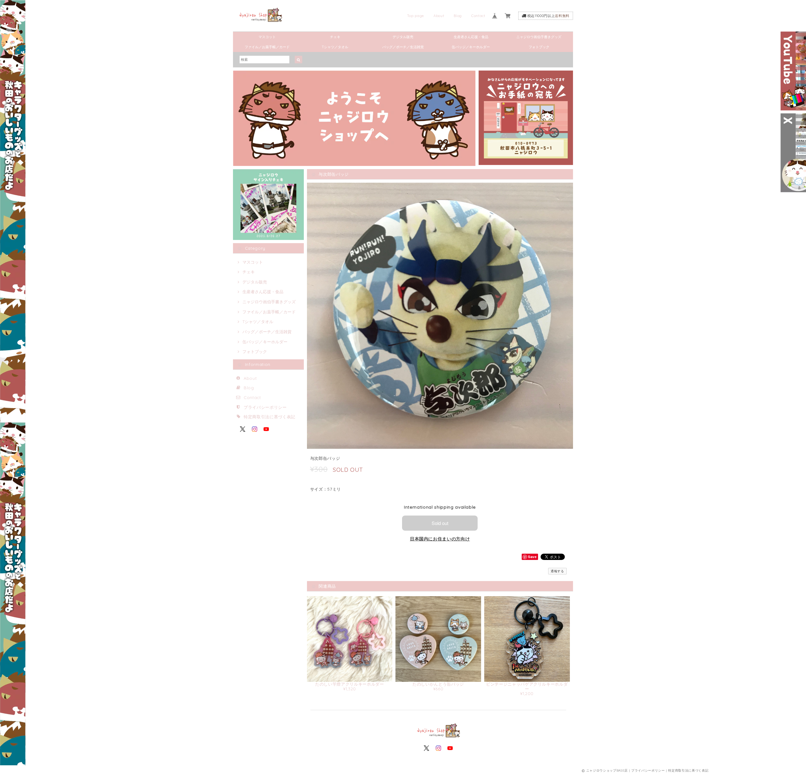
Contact (478, 16)
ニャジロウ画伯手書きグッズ (538, 37)
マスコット (267, 37)
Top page (415, 16)
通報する (557, 571)
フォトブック (539, 47)
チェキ (335, 37)
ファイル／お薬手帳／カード (267, 47)
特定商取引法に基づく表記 (269, 416)
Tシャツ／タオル (335, 47)
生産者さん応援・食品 (471, 37)
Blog (458, 16)
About (439, 16)
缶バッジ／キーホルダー (471, 47)
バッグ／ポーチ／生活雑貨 (403, 47)
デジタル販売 (403, 37)
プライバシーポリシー (265, 407)
